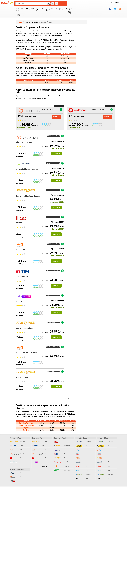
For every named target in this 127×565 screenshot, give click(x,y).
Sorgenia (88, 441)
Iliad (65, 441)
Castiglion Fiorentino (26, 423)
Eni (86, 445)
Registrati (120, 3)
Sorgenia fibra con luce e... (27, 169)
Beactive (22, 454)
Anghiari (26, 428)
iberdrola (88, 474)
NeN (86, 478)
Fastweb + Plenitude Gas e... (28, 196)
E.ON (87, 466)
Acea (87, 458)
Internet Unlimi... (98, 110)
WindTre (22, 450)
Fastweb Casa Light (24, 328)
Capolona (26, 430)
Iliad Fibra (20, 223)
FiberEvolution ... (48, 110)
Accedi (114, 3)
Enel (86, 450)
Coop (87, 454)
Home (20, 22)
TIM (65, 454)
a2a (86, 470)
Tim (21, 445)
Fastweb (22, 441)
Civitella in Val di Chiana (26, 425)
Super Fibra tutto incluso (26, 353)
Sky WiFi (44, 462)
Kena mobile (67, 445)
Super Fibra (21, 250)
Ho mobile (67, 450)
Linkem (22, 477)
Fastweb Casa (22, 377)
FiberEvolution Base (24, 142)
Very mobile (67, 470)
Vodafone (23, 458)
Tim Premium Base (23, 277)
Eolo (21, 473)
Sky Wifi (19, 301)
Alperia (87, 462)
